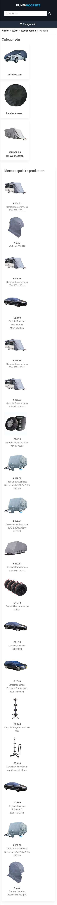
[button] (28, 24)
